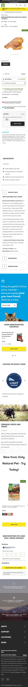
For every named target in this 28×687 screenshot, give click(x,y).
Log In (7, 119)
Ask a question (14, 26)
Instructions (13, 266)
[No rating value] (3, 24)
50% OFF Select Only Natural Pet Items (16, 0)
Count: (3, 60)
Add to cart (14, 524)
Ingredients (12, 258)
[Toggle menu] (25, 5)
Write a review (5, 26)
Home (2, 12)
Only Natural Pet (9, 685)
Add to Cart (14, 349)
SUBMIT (25, 655)
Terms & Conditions (15, 672)
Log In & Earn (6, 305)
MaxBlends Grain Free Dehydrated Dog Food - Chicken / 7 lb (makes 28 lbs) (13, 506)
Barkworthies (4, 15)
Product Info (13, 192)
